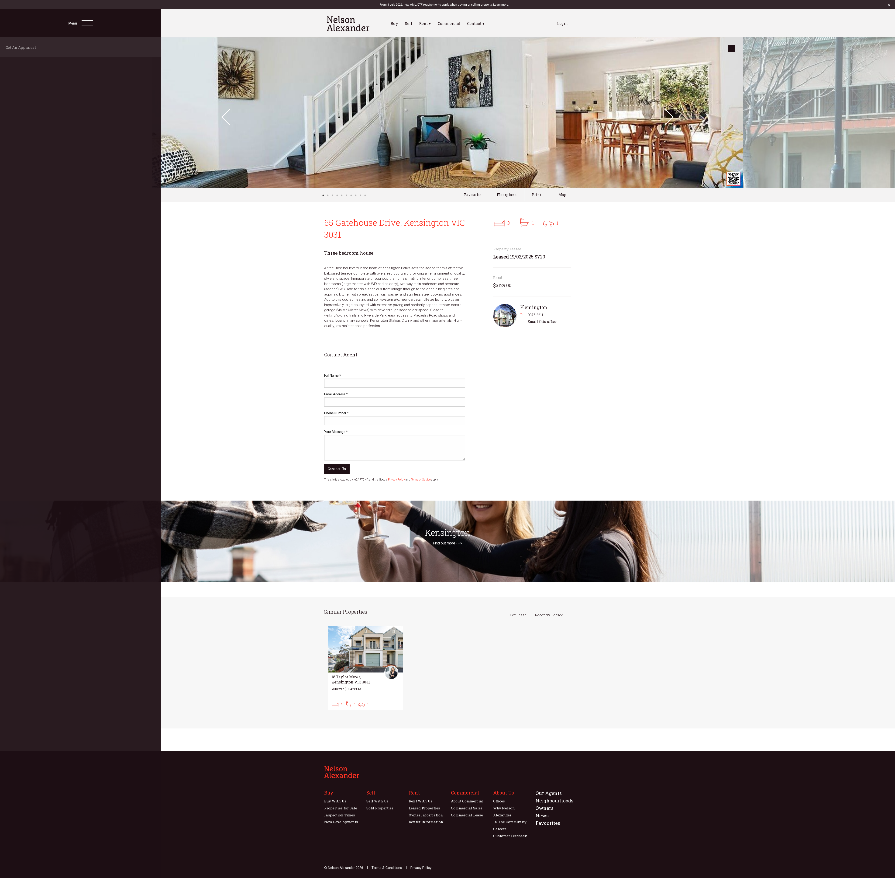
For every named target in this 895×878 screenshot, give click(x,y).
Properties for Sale (340, 808)
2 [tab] (327, 195)
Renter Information (426, 821)
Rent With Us (420, 801)
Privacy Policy (396, 479)
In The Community (510, 821)
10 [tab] (365, 195)
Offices (499, 801)
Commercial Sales (466, 808)
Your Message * (336, 432)
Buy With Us (335, 801)
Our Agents (549, 793)
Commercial (449, 23)
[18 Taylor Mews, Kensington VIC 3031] (365, 668)
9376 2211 (535, 314)
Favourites (548, 823)
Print (536, 194)
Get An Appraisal (22, 47)
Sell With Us (377, 801)
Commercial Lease (467, 815)
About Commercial (467, 801)
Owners (545, 808)
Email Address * (336, 394)
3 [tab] (332, 195)
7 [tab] (351, 195)
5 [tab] (341, 195)
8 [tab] (355, 195)
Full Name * (332, 375)
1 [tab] (323, 195)
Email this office (542, 321)
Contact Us (337, 469)
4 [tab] (337, 195)
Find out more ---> (447, 543)
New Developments (341, 821)
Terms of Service (420, 479)
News (542, 815)
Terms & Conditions (387, 868)
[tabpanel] (447, 112)
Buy (394, 23)
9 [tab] (360, 195)
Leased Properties (424, 808)
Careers (499, 828)
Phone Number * (336, 413)
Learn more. (501, 4)
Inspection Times (339, 815)
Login (562, 23)
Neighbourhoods (554, 801)
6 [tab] (346, 195)
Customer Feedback (510, 835)
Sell (408, 23)
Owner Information (426, 815)
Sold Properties (379, 808)
